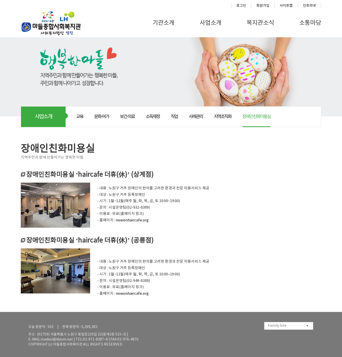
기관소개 (163, 23)
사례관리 (196, 116)
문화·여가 (101, 116)
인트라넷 (309, 6)
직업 (174, 116)
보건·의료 (127, 116)
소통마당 (310, 23)
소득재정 (153, 116)
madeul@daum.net (57, 339)
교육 (79, 116)
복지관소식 (260, 23)
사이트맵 (286, 6)
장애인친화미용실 (256, 116)
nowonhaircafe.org (132, 220)
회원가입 (262, 6)
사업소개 (211, 23)
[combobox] (288, 325)
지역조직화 (222, 116)
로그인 (241, 6)
